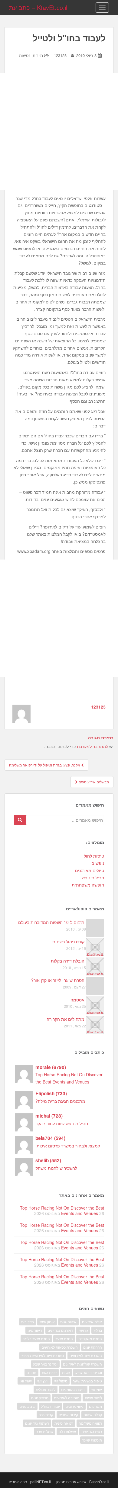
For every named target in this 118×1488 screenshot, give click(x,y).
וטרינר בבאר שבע (88, 1372)
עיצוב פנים (27, 1406)
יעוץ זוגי (96, 1389)
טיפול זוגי (60, 1380)
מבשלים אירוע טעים (93, 781)
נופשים (97, 863)
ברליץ (97, 1330)
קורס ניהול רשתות (68, 941)
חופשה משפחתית (88, 885)
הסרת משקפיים (90, 1338)
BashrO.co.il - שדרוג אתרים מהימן (82, 1481)
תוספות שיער (92, 1439)
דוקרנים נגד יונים (60, 1330)
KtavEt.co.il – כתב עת (38, 7)
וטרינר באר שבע (45, 1363)
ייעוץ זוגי (26, 1380)
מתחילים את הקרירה (65, 1019)
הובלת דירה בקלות (67, 961)
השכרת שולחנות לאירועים (82, 1363)
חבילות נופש (93, 877)
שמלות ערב (44, 1431)
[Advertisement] (59, 131)
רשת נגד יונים (91, 1431)
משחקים (95, 1406)
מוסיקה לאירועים (66, 1397)
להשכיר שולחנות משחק (56, 1168)
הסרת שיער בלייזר (36, 1338)
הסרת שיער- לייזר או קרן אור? (57, 980)
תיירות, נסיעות (31, 55)
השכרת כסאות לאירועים (59, 1347)
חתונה (31, 1372)
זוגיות (66, 1372)
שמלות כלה (67, 1431)
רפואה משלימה (90, 1423)
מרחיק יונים (39, 1397)
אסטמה (77, 1000)
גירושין (83, 1330)
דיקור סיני (35, 1330)
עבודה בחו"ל (50, 1406)
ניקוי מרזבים (74, 1406)
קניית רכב (46, 1414)
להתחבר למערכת (92, 746)
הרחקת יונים (92, 1347)
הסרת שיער (64, 1338)
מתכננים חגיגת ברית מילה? (60, 1101)
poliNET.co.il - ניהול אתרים (30, 1481)
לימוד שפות (93, 1397)
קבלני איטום (93, 1414)
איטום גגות (68, 1321)
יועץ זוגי (42, 1380)
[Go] (20, 820)
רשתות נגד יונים (37, 1423)
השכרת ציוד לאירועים (86, 1355)
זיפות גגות (49, 1372)
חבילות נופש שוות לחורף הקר (61, 1123)
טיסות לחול (94, 856)
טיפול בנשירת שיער (87, 1380)
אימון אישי (47, 1321)
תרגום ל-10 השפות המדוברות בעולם (51, 922)
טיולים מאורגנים (89, 870)
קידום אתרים (68, 1414)
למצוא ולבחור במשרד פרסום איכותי (67, 1146)
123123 (60, 55)
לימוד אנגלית (45, 1389)
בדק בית (27, 1321)
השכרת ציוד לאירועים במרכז (42, 1355)
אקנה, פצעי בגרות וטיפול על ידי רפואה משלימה (45, 764)
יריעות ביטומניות (73, 1389)
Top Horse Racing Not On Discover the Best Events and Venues (62, 1210)
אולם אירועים (92, 1321)
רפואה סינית (63, 1423)
